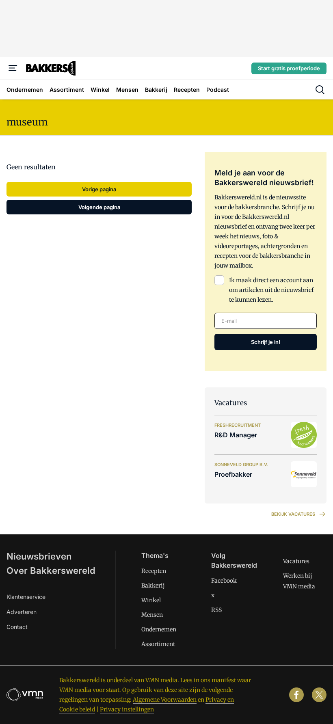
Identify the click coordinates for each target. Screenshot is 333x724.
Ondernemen (158, 629)
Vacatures (296, 561)
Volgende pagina (99, 207)
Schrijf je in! (265, 342)
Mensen (152, 614)
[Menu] (12, 68)
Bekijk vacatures (293, 514)
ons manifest (218, 680)
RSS (216, 610)
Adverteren (21, 611)
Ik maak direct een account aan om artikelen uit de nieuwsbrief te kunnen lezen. (271, 290)
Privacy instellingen (127, 709)
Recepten (153, 571)
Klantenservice (25, 596)
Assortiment (158, 644)
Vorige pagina (99, 189)
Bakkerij (153, 585)
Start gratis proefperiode (289, 68)
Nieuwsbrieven (38, 556)
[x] (319, 694)
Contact (17, 626)
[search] (320, 90)
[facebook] (296, 694)
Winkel (151, 600)
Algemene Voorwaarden (165, 699)
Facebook (224, 580)
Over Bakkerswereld (50, 570)
